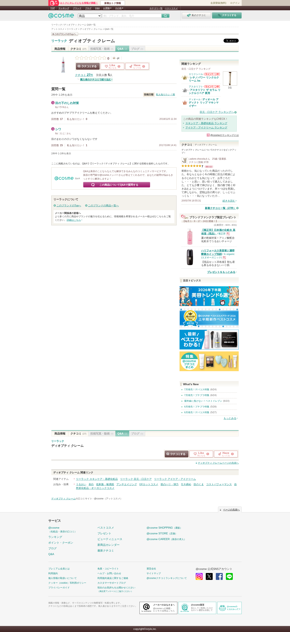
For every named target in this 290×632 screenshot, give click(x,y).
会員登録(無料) (218, 3)
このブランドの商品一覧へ (103, 205)
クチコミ (78, 48)
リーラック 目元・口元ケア (136, 479)
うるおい (81, 484)
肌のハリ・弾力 (170, 484)
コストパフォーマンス (219, 484)
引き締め (186, 484)
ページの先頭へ (218, 463)
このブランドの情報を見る (64, 34)
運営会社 (151, 568)
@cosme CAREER (166, 539)
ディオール (195, 99)
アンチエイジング (126, 484)
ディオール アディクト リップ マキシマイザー (204, 102)
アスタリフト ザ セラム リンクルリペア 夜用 (205, 91)
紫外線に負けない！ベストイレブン (203, 401)
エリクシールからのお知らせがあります (211, 74)
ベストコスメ (171, 8)
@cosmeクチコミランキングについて (167, 578)
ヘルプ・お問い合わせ (109, 573)
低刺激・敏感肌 (105, 484)
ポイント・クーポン (60, 542)
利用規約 (53, 573)
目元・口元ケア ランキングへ (217, 111)
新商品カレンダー (108, 544)
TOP (52, 8)
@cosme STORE (162, 533)
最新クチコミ (105, 550)
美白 (91, 484)
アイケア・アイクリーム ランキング (206, 127)
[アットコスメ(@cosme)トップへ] (61, 16)
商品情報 (59, 48)
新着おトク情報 (112, 3)
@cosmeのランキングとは (224, 135)
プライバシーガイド (59, 587)
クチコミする (88, 66)
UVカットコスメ (148, 484)
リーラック (59, 41)
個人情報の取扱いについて (62, 578)
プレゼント (104, 533)
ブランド (77, 8)
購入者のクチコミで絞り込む (95, 79)
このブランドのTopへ (68, 205)
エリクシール (196, 74)
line (229, 576)
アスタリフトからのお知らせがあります (211, 86)
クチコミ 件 (84, 75)
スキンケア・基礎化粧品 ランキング (206, 123)
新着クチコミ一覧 (220, 208)
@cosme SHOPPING (164, 527)
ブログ (88, 8)
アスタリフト (196, 86)
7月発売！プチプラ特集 (196, 395)
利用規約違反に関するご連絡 (112, 578)
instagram (199, 576)
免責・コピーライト (108, 568)
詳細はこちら (74, 220)
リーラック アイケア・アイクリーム (175, 479)
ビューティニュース (109, 539)
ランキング (63, 8)
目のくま (199, 484)
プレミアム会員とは (59, 568)
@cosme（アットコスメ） (108, 498)
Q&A (97, 8)
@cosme (62, 529)
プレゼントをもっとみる (221, 272)
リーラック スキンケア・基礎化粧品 (97, 479)
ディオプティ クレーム (92, 40)
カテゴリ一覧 (156, 8)
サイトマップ (154, 573)
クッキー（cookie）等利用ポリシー (67, 582)
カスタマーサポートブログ (111, 582)
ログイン (235, 3)
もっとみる (230, 418)
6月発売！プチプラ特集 (196, 406)
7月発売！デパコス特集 (196, 389)
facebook (219, 576)
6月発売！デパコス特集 (196, 412)
